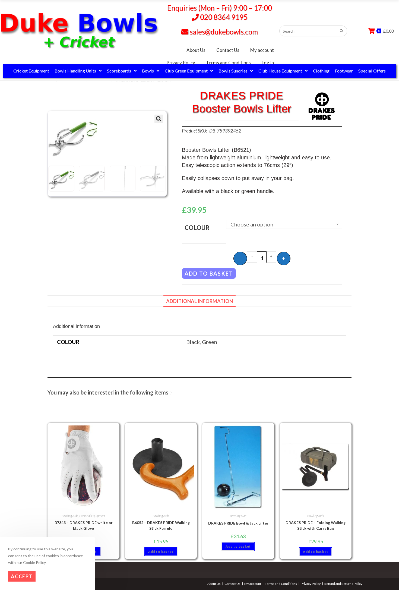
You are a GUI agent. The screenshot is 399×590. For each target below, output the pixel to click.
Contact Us (227, 50)
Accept (22, 577)
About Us (195, 50)
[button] (158, 119)
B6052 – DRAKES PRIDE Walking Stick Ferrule (161, 525)
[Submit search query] (341, 30)
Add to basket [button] (161, 552)
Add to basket (209, 273)
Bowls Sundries (233, 70)
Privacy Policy (180, 62)
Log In (268, 62)
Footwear (344, 70)
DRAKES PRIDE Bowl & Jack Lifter (238, 523)
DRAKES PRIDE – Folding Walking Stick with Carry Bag (316, 525)
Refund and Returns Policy (343, 584)
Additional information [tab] (199, 301)
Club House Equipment (280, 70)
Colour (197, 227)
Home (49, 80)
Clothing (321, 70)
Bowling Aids (99, 80)
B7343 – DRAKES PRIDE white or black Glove (84, 525)
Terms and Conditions (228, 62)
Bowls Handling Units (75, 70)
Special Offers (372, 70)
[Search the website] (313, 30)
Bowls (148, 70)
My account (262, 50)
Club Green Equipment (186, 70)
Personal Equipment (92, 516)
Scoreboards (119, 70)
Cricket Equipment (31, 70)
